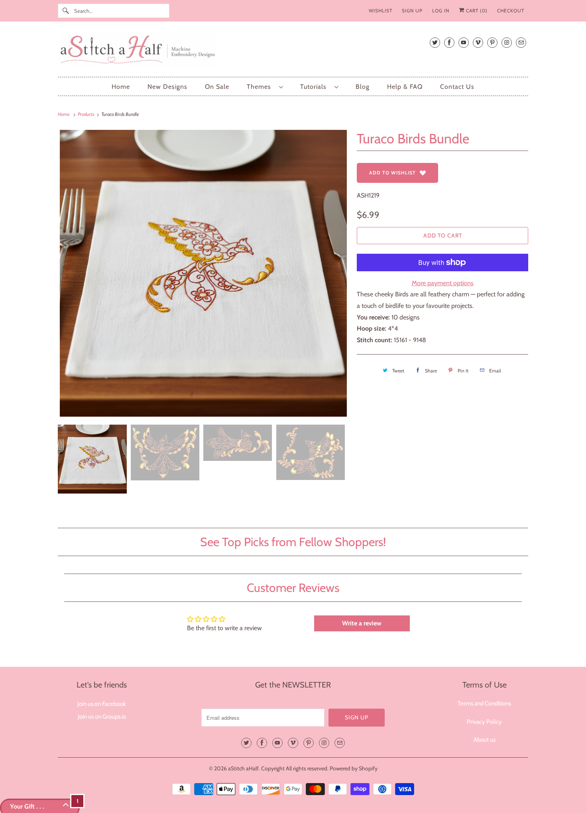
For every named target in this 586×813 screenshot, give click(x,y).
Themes (261, 86)
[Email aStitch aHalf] (521, 42)
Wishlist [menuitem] (380, 11)
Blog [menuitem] (363, 86)
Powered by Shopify (354, 768)
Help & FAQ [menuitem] (405, 86)
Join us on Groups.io (102, 716)
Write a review (361, 623)
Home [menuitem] (121, 86)
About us (485, 739)
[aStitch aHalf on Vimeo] (478, 42)
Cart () (476, 11)
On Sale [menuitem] (217, 86)
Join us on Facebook (101, 703)
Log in (440, 11)
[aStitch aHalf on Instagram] (506, 42)
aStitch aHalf (243, 768)
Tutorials (315, 86)
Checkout (510, 11)
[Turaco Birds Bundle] (203, 273)
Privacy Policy (484, 721)
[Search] (66, 11)
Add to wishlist (392, 173)
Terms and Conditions (484, 703)
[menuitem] (265, 86)
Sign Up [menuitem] (412, 11)
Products (86, 114)
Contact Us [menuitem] (457, 86)
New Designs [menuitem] (167, 86)
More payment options (443, 283)
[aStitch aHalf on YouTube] (463, 42)
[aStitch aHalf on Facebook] (449, 42)
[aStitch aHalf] (293, 51)
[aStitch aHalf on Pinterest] (492, 42)
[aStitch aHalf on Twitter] (435, 42)
